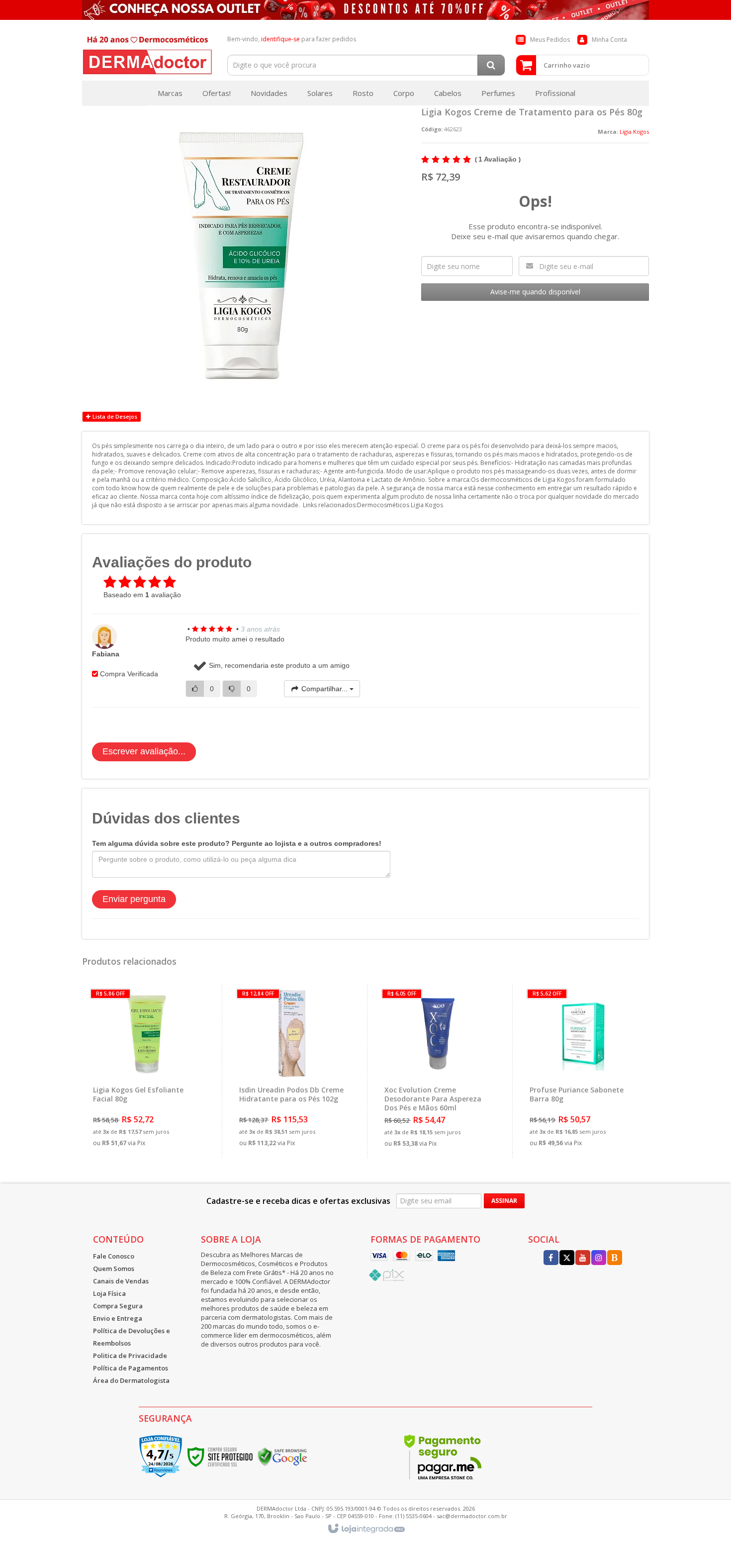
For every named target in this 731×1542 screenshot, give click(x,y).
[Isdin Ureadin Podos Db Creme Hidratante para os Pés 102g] (292, 1071)
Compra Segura (118, 1305)
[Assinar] (504, 1200)
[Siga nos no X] (566, 1258)
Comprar (152, 1109)
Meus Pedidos (550, 39)
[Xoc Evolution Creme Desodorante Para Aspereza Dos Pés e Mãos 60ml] (437, 1071)
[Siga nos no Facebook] (551, 1258)
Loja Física (109, 1293)
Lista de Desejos (114, 416)
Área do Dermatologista (131, 1380)
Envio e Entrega (117, 1318)
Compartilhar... (324, 689)
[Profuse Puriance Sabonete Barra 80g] (582, 1071)
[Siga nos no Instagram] (598, 1258)
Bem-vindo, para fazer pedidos (291, 39)
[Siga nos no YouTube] (582, 1258)
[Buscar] (491, 65)
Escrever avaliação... (143, 751)
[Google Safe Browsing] (282, 1456)
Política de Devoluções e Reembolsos (131, 1337)
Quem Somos (113, 1268)
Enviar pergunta (134, 899)
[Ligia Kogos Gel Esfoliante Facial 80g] (146, 1071)
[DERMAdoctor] (147, 53)
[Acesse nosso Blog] (614, 1258)
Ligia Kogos (634, 131)
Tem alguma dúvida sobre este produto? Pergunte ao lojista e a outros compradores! (236, 843)
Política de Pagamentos (130, 1367)
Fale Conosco (113, 1256)
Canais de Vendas (121, 1280)
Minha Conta (609, 39)
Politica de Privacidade (130, 1355)
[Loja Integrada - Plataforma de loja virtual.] (365, 1529)
